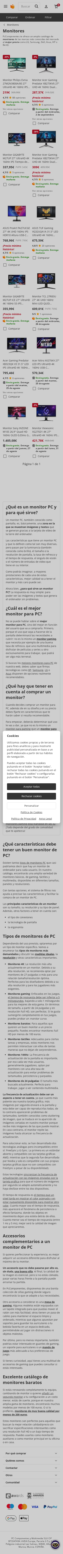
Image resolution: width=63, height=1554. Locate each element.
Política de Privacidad (23, 818)
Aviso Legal (45, 818)
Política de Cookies (31, 812)
